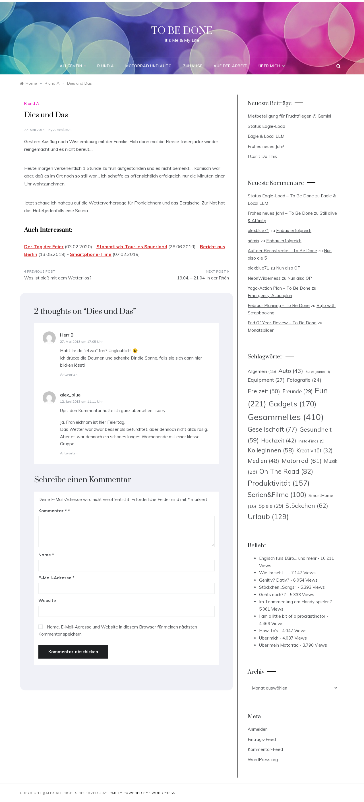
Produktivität (279, 483)
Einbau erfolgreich (293, 230)
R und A (105, 66)
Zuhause (192, 66)
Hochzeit (278, 440)
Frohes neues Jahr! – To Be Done (280, 213)
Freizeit (264, 391)
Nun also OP (288, 268)
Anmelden (258, 729)
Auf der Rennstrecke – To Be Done (282, 250)
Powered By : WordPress (149, 793)
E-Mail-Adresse (56, 577)
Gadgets (292, 403)
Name (46, 554)
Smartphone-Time (90, 254)
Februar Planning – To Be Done (279, 305)
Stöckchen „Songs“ (277, 587)
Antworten (69, 374)
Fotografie (304, 380)
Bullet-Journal (317, 372)
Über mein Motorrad (279, 645)
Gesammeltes (286, 417)
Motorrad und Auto (148, 66)
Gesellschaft (272, 429)
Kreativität (314, 450)
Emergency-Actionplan (270, 295)
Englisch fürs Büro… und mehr (288, 558)
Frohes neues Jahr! (266, 146)
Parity (116, 793)
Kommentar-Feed (265, 749)
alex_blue (70, 395)
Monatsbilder (261, 330)
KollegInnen (271, 450)
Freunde (297, 391)
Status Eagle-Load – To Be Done (281, 196)
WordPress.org (263, 759)
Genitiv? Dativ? (274, 580)
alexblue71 (62, 130)
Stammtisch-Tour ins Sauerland (131, 246)
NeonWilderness (264, 278)
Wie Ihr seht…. (273, 572)
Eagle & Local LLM (266, 136)
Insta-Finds (311, 440)
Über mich (269, 66)
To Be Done (182, 31)
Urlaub (268, 516)
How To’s (268, 630)
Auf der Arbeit (230, 66)
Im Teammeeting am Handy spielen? (295, 601)
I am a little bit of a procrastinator (292, 616)
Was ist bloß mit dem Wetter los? (58, 278)
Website (47, 600)
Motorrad (302, 460)
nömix (253, 240)
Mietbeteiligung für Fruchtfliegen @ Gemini (289, 116)
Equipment (266, 380)
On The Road (286, 471)
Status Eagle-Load (266, 126)
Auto (290, 370)
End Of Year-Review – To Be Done (282, 322)
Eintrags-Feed (262, 739)
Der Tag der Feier (44, 246)
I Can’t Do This (262, 156)
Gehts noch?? (272, 594)
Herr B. (67, 335)
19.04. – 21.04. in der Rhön (203, 278)
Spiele (270, 506)
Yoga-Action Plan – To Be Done (279, 288)
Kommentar (52, 510)
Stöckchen (307, 505)
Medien (263, 460)
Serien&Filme (277, 494)
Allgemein (71, 66)
